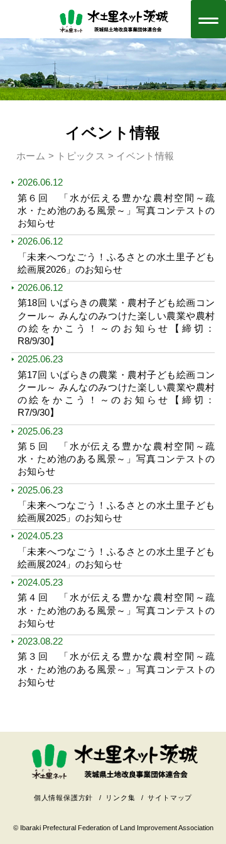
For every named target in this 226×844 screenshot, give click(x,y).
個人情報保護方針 (63, 797)
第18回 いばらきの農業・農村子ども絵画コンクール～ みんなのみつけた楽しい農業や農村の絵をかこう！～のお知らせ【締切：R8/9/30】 (116, 321)
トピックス (80, 155)
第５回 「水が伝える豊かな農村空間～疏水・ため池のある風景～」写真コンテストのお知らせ (116, 459)
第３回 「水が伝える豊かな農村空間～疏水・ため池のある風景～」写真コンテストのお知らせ (116, 669)
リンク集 (120, 797)
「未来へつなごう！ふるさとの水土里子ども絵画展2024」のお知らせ (116, 557)
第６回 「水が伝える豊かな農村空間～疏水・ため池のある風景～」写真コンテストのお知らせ (116, 211)
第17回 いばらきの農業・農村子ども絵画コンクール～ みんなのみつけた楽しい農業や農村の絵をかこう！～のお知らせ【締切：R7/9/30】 (116, 393)
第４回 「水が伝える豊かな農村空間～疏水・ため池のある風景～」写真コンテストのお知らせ (116, 610)
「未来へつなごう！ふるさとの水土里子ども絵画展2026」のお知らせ (116, 263)
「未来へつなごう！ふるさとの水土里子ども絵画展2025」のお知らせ (116, 511)
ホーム (30, 155)
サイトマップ (170, 797)
